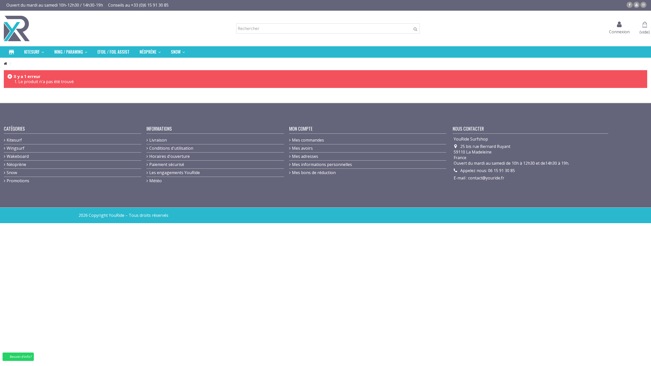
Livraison (158, 140)
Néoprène (16, 164)
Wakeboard (18, 156)
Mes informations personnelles (322, 164)
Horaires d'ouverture (169, 156)
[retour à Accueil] (5, 63)
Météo (155, 180)
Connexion (619, 31)
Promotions (18, 180)
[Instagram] (643, 5)
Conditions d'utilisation (171, 148)
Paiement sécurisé (166, 164)
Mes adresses (305, 156)
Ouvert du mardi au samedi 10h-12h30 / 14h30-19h (54, 5)
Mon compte (301, 128)
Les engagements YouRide (174, 172)
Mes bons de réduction (314, 172)
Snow (12, 172)
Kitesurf (14, 140)
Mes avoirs (302, 148)
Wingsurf (15, 148)
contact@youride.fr (486, 178)
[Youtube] (636, 5)
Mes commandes (308, 140)
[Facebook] (630, 5)
